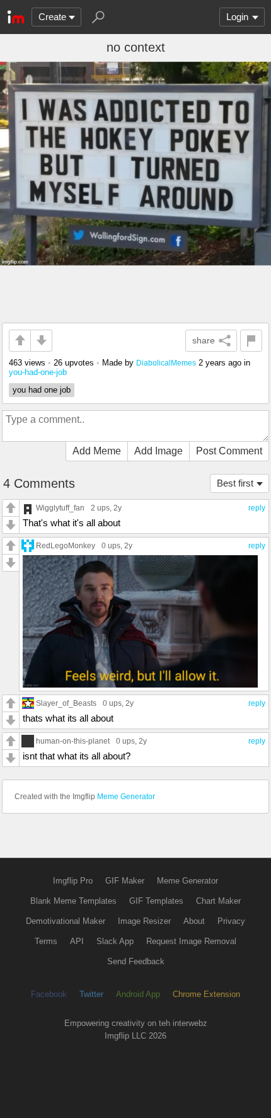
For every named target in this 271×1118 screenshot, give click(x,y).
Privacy (231, 921)
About (194, 921)
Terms (46, 941)
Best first (235, 483)
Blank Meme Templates (73, 901)
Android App (138, 994)
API (77, 941)
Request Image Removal (191, 941)
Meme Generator (126, 796)
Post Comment (229, 451)
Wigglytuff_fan (60, 508)
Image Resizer (144, 921)
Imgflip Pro (73, 880)
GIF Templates (156, 901)
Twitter (91, 994)
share (203, 340)
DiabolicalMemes (166, 363)
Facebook (49, 994)
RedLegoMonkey (65, 545)
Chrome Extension (206, 994)
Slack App (115, 941)
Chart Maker (218, 901)
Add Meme (96, 451)
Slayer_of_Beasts (66, 703)
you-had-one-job (38, 372)
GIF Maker (124, 880)
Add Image (158, 451)
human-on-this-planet (73, 741)
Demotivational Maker (65, 921)
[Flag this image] (251, 341)
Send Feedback (135, 961)
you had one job (42, 390)
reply (256, 508)
